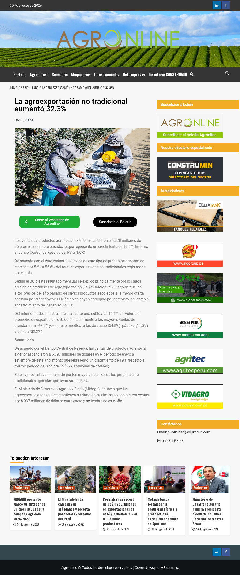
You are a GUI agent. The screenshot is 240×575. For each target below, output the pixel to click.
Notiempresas (134, 74)
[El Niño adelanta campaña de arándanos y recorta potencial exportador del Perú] (75, 479)
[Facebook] (226, 5)
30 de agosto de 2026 (28, 524)
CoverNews (144, 567)
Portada (19, 74)
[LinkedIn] (217, 5)
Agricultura (39, 74)
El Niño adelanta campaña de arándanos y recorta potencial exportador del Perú (74, 508)
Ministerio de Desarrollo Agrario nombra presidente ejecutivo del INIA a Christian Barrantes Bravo (207, 511)
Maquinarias (81, 74)
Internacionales (106, 74)
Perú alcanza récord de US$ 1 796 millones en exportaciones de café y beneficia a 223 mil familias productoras (120, 511)
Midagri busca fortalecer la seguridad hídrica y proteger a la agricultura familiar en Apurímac (163, 511)
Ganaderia (60, 74)
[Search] (227, 73)
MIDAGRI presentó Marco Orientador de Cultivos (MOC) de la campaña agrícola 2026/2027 (29, 508)
